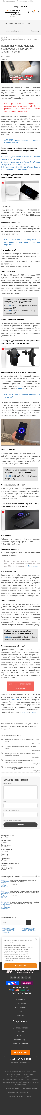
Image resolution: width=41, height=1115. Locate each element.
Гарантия (20, 1032)
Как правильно (7, 836)
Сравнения (5, 859)
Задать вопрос (21, 1052)
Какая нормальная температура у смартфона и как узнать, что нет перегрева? (22, 242)
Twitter (33, 712)
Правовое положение (11, 1088)
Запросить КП (20, 7)
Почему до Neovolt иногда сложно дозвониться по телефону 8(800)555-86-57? (19, 768)
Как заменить (6, 849)
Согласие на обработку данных (20, 1096)
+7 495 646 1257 (21, 1059)
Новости (4, 59)
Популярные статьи (10, 876)
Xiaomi (7, 724)
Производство (7, 868)
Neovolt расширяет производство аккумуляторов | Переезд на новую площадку (19, 761)
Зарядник (4, 729)
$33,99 (8, 637)
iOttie (20, 389)
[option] (20, 896)
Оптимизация (6, 840)
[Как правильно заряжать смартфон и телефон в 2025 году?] (5, 883)
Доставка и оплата (20, 1028)
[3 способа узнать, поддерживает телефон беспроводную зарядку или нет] (5, 905)
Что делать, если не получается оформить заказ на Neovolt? (20, 747)
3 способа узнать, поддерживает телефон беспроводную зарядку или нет (24, 902)
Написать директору (20, 1043)
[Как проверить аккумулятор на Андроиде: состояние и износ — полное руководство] (5, 894)
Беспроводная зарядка (25, 726)
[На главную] (3, 37)
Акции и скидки (20, 1007)
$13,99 (8, 311)
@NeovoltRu (17, 700)
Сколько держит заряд (10, 863)
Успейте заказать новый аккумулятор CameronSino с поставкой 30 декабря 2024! (20, 754)
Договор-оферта (20, 1039)
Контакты (7, 7)
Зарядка (28, 724)
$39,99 (8, 476)
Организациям (20, 1003)
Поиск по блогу (8, 918)
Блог (20, 1011)
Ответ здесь (33, 566)
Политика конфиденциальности (19, 1092)
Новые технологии (17, 724)
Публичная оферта (29, 1088)
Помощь (20, 1036)
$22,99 (8, 305)
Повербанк (12, 726)
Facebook (25, 712)
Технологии (13, 729)
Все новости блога (11, 38)
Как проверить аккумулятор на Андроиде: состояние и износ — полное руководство (24, 891)
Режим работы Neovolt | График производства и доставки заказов (22, 740)
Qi (35, 726)
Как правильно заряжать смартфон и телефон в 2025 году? (23, 881)
